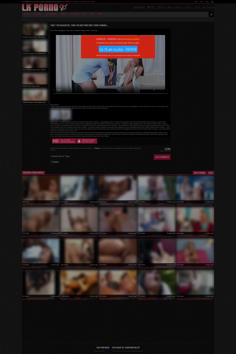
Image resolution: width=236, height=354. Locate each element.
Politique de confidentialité (133, 55)
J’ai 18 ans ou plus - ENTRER (118, 49)
